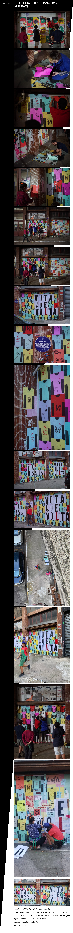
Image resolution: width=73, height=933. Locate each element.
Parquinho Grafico (43, 909)
